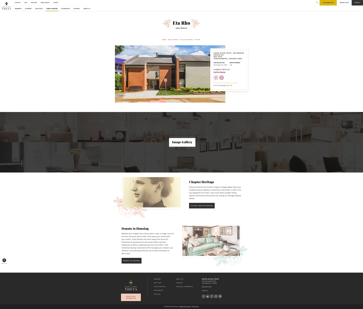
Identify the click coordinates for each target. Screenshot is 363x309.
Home (164, 39)
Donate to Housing (131, 261)
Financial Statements (184, 286)
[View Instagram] (221, 78)
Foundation (65, 8)
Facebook (203, 296)
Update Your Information (131, 297)
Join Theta (39, 8)
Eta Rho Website (219, 72)
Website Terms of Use (184, 306)
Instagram (216, 296)
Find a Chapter (51, 8)
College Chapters (186, 39)
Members (18, 8)
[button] (36, 127)
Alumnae (28, 8)
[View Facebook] (216, 77)
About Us (87, 8)
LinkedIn (207, 296)
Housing (77, 8)
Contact (179, 283)
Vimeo (220, 296)
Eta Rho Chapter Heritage (202, 206)
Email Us (205, 291)
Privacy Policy (195, 306)
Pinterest (211, 296)
